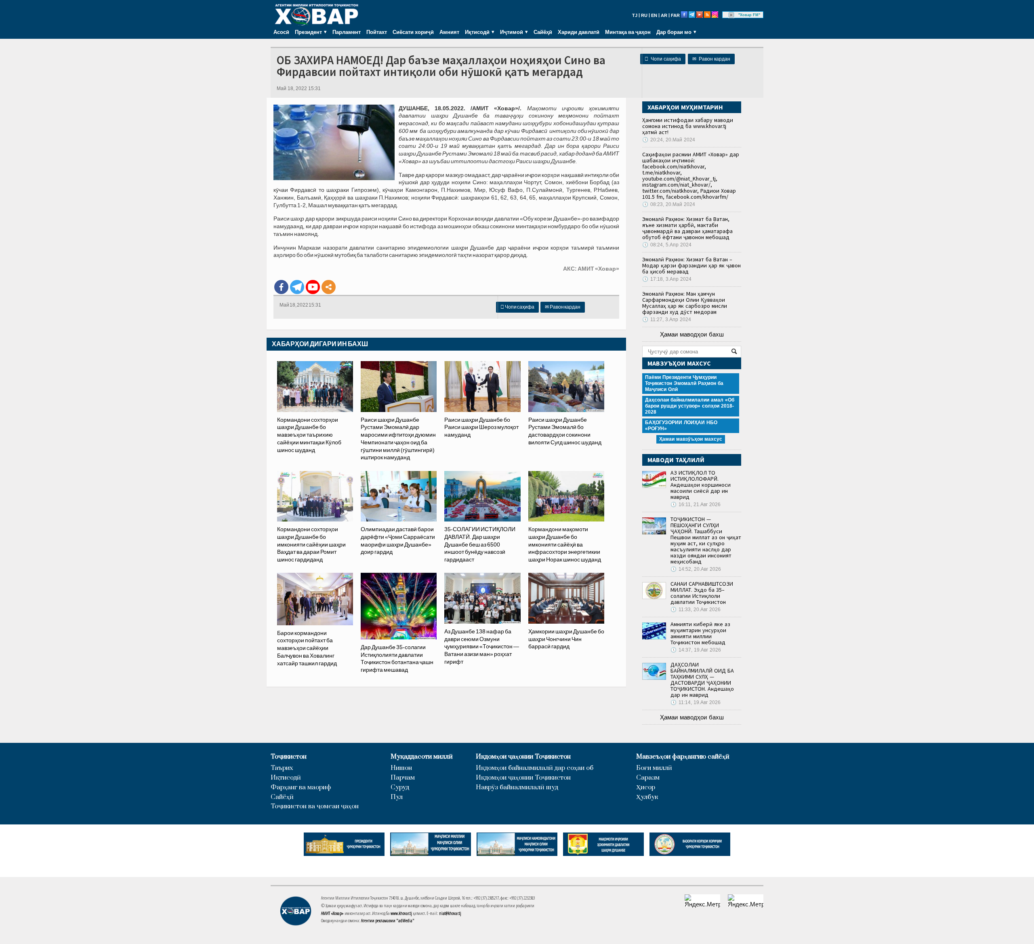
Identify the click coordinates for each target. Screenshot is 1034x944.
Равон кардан (711, 59)
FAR (675, 15)
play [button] (731, 15)
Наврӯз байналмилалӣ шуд (517, 787)
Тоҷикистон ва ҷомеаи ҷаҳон (315, 806)
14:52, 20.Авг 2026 (695, 569)
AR (664, 15)
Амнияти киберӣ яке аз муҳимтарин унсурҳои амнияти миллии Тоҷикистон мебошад (700, 633)
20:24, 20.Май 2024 (668, 140)
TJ (634, 15)
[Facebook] (281, 287)
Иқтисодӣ (286, 778)
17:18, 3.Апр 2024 (666, 279)
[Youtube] (313, 287)
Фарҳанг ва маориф (301, 787)
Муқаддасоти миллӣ (422, 757)
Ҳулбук (647, 797)
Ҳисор (645, 787)
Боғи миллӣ (654, 768)
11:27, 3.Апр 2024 (666, 319)
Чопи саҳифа (663, 59)
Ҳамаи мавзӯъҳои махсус (690, 439)
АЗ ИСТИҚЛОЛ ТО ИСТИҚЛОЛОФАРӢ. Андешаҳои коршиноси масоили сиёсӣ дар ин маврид (700, 484)
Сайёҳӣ (543, 32)
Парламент (346, 32)
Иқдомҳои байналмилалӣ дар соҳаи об (534, 768)
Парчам (403, 778)
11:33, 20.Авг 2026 (695, 609)
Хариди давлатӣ (578, 32)
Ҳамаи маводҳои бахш (692, 334)
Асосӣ (281, 32)
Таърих (282, 768)
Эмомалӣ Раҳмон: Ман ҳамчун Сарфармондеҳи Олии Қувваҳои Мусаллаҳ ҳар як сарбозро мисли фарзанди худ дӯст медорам (684, 302)
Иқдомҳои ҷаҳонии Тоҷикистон (523, 757)
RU (644, 15)
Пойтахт (376, 32)
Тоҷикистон (289, 757)
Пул (397, 797)
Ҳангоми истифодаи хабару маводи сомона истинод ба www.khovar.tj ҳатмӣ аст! (687, 126)
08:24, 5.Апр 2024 (666, 245)
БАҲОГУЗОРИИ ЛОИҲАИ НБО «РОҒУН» (681, 425)
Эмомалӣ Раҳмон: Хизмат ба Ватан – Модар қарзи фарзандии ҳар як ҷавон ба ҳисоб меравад (691, 265)
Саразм (648, 778)
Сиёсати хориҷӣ (413, 32)
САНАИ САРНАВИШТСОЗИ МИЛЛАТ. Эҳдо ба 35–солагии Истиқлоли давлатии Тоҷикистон (701, 593)
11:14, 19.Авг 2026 (695, 702)
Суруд (400, 787)
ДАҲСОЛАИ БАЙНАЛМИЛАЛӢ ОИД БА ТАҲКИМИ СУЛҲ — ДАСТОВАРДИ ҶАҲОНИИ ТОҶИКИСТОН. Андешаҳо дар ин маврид (702, 679)
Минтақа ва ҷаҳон (628, 32)
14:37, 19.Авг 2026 (695, 650)
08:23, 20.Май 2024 (668, 204)
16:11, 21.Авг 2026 (695, 504)
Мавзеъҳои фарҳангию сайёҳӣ (682, 757)
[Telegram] (297, 287)
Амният (449, 32)
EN (654, 15)
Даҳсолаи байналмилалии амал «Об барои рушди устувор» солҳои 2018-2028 (689, 406)
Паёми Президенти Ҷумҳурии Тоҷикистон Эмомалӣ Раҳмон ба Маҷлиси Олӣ (684, 383)
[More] (329, 287)
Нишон (401, 768)
